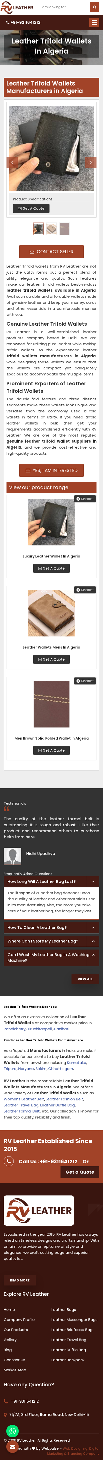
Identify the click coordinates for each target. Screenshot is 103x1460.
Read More (20, 1280)
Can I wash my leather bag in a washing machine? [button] (49, 957)
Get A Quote (53, 568)
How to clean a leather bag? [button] (37, 927)
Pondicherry (15, 1029)
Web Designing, (75, 1448)
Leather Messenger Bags (75, 1319)
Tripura (10, 1068)
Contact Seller (55, 251)
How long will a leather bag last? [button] (42, 881)
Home (9, 1309)
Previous (12, 162)
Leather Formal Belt (22, 1111)
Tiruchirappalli (39, 1029)
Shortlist (87, 499)
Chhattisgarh (60, 1068)
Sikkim (41, 1068)
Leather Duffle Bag (57, 1105)
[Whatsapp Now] (12, 1431)
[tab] (51, 881)
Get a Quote (80, 1172)
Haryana (26, 1068)
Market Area (15, 1369)
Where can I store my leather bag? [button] (43, 941)
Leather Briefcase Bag (72, 1329)
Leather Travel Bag (21, 1105)
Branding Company (83, 1453)
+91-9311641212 (25, 22)
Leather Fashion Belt (64, 1099)
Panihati (61, 1029)
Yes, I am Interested (55, 470)
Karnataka (76, 1062)
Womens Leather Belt (24, 1099)
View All (85, 979)
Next (90, 162)
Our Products (16, 1329)
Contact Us (14, 1359)
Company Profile (19, 1319)
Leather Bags (64, 1309)
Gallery (10, 1339)
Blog (8, 1349)
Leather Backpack (68, 1359)
